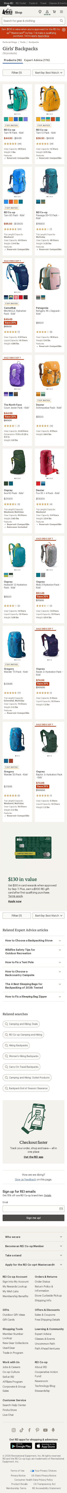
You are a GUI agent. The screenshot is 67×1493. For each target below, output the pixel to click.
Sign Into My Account (16, 1281)
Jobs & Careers (11, 1367)
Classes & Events (45, 1338)
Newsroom (41, 1380)
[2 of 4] (16, 114)
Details (47, 1195)
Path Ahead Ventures (47, 1348)
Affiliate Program (13, 1381)
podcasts (53, 1430)
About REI (41, 1367)
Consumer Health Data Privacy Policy (33, 1479)
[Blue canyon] (58, 119)
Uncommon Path (45, 1343)
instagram (13, 1430)
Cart (54, 11)
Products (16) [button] (13, 60)
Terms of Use (17, 1470)
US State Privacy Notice (43, 1475)
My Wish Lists (11, 1291)
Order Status (42, 1281)
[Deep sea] (6, 297)
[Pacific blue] (6, 761)
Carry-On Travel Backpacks (23, 1066)
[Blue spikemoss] (11, 483)
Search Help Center (14, 1405)
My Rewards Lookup (15, 1286)
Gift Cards (8, 1319)
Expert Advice (43, 1333)
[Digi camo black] (25, 297)
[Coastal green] (21, 119)
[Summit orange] (16, 202)
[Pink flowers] (16, 297)
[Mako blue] (43, 297)
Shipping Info (43, 1300)
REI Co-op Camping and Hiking (25, 1034)
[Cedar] (16, 394)
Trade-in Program (13, 1352)
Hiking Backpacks (18, 1045)
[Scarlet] (21, 297)
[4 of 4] (20, 114)
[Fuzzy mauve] (38, 297)
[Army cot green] (43, 202)
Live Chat (8, 1414)
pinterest (37, 1430)
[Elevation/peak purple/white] (6, 394)
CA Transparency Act (45, 1484)
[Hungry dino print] (43, 575)
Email (5, 1202)
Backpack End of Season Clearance (28, 1088)
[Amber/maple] (38, 394)
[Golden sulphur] (11, 119)
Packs (23, 42)
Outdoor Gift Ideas (14, 1314)
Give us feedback (25, 1179)
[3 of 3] (51, 660)
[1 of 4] (15, 114)
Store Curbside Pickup (48, 1295)
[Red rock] (11, 761)
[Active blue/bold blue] (11, 394)
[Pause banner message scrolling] (63, 30)
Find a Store (10, 1409)
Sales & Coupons (45, 1314)
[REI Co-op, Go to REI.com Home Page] (7, 11)
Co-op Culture (11, 1371)
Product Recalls (19, 1484)
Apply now (14, 901)
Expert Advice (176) (37, 60)
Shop (18, 12)
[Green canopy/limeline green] (11, 575)
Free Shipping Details (47, 1319)
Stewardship (42, 1390)
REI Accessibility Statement (46, 1488)
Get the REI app (33, 1156)
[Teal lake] (6, 119)
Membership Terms (16, 1488)
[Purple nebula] (25, 119)
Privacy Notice (18, 1475)
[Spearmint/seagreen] (43, 394)
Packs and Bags (10, 42)
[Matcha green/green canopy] (6, 483)
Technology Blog (45, 1385)
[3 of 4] (18, 114)
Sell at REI (8, 1376)
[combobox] (33, 20)
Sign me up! (33, 1217)
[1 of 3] (48, 660)
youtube (45, 1430)
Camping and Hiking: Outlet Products (29, 1077)
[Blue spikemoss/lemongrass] (6, 575)
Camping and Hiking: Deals (23, 1024)
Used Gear (9, 1347)
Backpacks (34, 42)
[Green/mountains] (11, 297)
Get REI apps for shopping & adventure (33, 1439)
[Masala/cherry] (38, 483)
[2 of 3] (49, 660)
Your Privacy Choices (45, 1470)
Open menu (61, 11)
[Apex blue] (16, 119)
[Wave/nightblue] (43, 483)
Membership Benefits (15, 1296)
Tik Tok (21, 1430)
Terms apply (15, 896)
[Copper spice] (53, 119)
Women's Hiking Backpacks (23, 1056)
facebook (29, 1430)
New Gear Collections (15, 1342)
